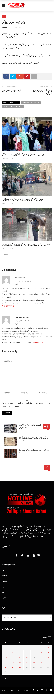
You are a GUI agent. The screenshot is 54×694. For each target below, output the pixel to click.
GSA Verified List (22, 317)
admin (4, 27)
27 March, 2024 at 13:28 (23, 281)
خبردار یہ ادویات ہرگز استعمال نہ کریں (11, 90)
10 (6, 657)
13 (27, 657)
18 (13, 662)
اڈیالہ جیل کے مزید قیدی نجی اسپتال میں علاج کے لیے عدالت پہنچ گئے (34, 452)
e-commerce (20, 277)
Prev (6, 254)
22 (41, 662)
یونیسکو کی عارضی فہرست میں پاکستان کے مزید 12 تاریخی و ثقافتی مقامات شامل (33, 439)
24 (6, 667)
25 (13, 667)
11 (13, 657)
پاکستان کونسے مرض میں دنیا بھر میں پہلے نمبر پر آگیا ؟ (42, 92)
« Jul (4, 678)
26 (20, 667)
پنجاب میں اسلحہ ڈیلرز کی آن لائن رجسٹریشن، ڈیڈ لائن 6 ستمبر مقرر (30, 426)
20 (27, 662)
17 (6, 662)
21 (34, 662)
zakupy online (29, 303)
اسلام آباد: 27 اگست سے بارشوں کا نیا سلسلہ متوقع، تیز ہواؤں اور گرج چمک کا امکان (26, 245)
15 (41, 657)
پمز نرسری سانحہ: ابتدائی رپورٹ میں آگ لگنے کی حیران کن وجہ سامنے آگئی (23, 154)
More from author (30, 103)
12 (20, 657)
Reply (16, 284)
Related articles (11, 103)
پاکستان (4, 16)
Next (12, 254)
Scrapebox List (38, 342)
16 (48, 657)
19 (20, 662)
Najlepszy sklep (8, 305)
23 (48, 662)
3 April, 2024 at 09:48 (22, 321)
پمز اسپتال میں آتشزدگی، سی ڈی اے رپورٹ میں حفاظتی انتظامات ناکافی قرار (23, 200)
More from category (13, 106)
